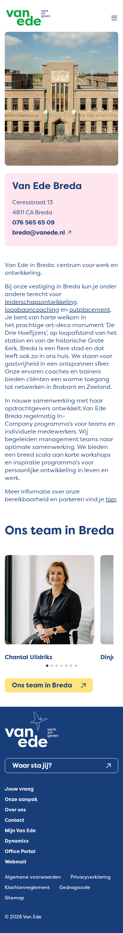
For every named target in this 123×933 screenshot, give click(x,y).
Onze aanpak (21, 799)
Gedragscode (74, 887)
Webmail (15, 862)
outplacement (89, 309)
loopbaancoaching (32, 309)
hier (111, 499)
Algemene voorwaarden (33, 877)
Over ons (15, 810)
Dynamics (17, 841)
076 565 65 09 (33, 222)
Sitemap (14, 898)
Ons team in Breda (42, 685)
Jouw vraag (19, 789)
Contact (14, 820)
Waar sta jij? (32, 765)
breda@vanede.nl (38, 232)
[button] (47, 666)
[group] (49, 608)
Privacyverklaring (90, 877)
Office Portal (20, 851)
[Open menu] (114, 18)
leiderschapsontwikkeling (41, 301)
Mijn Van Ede (20, 830)
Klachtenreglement (27, 887)
